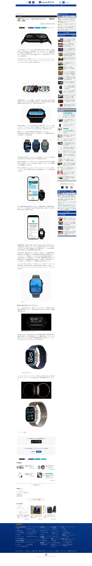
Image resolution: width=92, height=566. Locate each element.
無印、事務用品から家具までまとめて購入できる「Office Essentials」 (69, 178)
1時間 (60, 16)
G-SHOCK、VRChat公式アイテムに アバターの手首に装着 (69, 155)
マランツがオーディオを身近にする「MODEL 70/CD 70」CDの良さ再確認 (69, 40)
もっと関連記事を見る (35, 484)
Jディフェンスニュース (56, 530)
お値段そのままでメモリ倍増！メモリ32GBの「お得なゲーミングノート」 (69, 105)
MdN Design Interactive (56, 542)
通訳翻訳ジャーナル (55, 532)
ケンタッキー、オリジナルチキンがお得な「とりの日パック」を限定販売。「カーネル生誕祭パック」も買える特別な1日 (68, 208)
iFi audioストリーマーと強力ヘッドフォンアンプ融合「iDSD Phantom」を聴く (69, 96)
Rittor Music (42, 527)
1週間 (69, 16)
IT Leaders (19, 534)
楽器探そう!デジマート (45, 530)
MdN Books (54, 540)
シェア (32, 27)
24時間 (64, 16)
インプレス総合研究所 (20, 532)
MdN (52, 538)
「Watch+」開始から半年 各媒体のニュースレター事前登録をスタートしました (69, 164)
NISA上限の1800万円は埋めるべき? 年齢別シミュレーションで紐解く (69, 228)
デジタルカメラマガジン (21, 542)
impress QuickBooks (66, 532)
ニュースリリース (21, 491)
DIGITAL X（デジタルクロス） (33, 536)
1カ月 (74, 16)
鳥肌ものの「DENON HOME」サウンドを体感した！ (69, 68)
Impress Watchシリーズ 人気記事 (67, 191)
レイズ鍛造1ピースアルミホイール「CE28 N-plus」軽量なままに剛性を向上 (69, 78)
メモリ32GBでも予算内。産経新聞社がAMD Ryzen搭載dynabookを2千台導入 (69, 54)
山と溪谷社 (42, 536)
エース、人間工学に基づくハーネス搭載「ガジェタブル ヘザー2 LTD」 (69, 121)
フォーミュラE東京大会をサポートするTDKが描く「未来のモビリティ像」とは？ (69, 49)
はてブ (38, 27)
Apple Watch (19, 495)
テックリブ (53, 544)
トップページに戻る (36, 499)
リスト (26, 27)
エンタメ (49, 5)
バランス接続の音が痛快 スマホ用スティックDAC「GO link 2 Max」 (69, 131)
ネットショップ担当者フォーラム (33, 530)
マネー (55, 5)
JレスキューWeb (55, 534)
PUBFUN (64, 534)
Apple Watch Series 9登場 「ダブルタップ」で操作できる (49, 466)
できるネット (19, 544)
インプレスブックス (31, 542)
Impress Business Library (32, 532)
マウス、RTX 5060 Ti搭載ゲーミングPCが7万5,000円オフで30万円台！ (69, 87)
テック (30, 5)
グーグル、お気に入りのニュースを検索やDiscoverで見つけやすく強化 (69, 144)
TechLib (53, 546)
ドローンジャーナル (20, 536)
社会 (62, 5)
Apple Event (19, 494)
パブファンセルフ (66, 536)
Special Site (62, 35)
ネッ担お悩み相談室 (20, 538)
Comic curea (65, 530)
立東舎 (42, 534)
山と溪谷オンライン (44, 538)
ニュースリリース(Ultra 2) (22, 492)
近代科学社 (42, 542)
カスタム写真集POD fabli (67, 542)
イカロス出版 (53, 527)
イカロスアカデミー (55, 536)
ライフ (43, 5)
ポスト (23, 27)
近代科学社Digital (44, 544)
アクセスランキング (64, 14)
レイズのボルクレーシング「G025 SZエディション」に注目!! (69, 63)
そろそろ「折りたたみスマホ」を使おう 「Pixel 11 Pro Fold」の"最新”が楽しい (36, 516)
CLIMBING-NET (44, 540)
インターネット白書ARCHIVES (22, 546)
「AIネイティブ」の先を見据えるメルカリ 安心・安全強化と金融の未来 (69, 223)
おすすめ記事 (62, 214)
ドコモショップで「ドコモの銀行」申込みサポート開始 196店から (69, 173)
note (44, 27)
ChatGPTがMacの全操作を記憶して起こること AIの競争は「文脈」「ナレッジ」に (69, 116)
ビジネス (36, 5)
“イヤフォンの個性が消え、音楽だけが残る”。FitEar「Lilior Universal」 (69, 45)
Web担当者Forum (20, 530)
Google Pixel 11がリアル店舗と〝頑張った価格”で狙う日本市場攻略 (69, 233)
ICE (63, 527)
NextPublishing (30, 544)
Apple (25, 432)
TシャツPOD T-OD (44, 532)
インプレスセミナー (31, 534)
